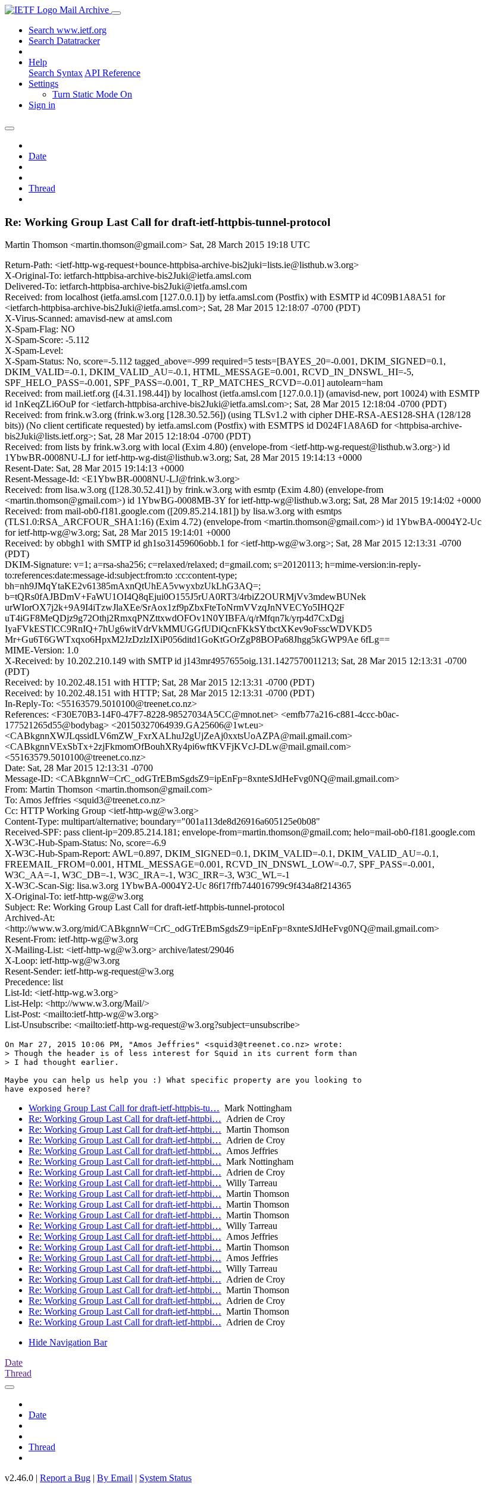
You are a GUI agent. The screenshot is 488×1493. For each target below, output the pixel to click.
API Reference (112, 73)
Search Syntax (56, 73)
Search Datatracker (64, 41)
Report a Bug (65, 1478)
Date (37, 156)
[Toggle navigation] (116, 13)
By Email (115, 1478)
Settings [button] (43, 83)
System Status (165, 1478)
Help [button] (38, 62)
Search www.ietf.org (68, 30)
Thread (42, 188)
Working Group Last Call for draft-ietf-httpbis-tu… (124, 1108)
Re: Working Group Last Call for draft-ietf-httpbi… (125, 1119)
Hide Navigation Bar (68, 1342)
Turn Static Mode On (92, 94)
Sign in (42, 105)
